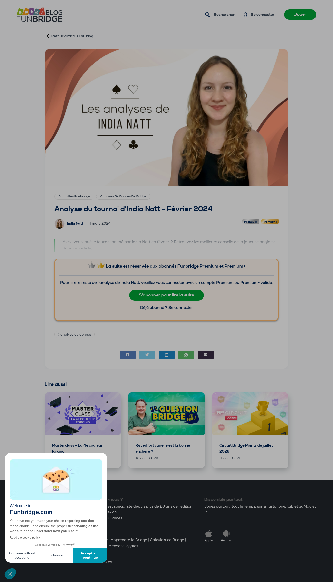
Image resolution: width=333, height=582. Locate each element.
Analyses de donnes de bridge (123, 196)
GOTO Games (110, 518)
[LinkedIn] (167, 355)
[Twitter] (147, 355)
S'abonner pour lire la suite (166, 295)
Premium (250, 222)
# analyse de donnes (74, 335)
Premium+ (270, 222)
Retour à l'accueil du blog (72, 36)
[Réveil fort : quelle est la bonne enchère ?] (166, 413)
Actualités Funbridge (74, 196)
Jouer (300, 14)
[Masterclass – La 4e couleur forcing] (83, 413)
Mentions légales (123, 546)
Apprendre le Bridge (129, 540)
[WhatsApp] (186, 355)
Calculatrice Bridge (167, 540)
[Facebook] (128, 355)
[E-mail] (206, 355)
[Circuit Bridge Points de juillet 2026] (250, 413)
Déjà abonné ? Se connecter (166, 307)
